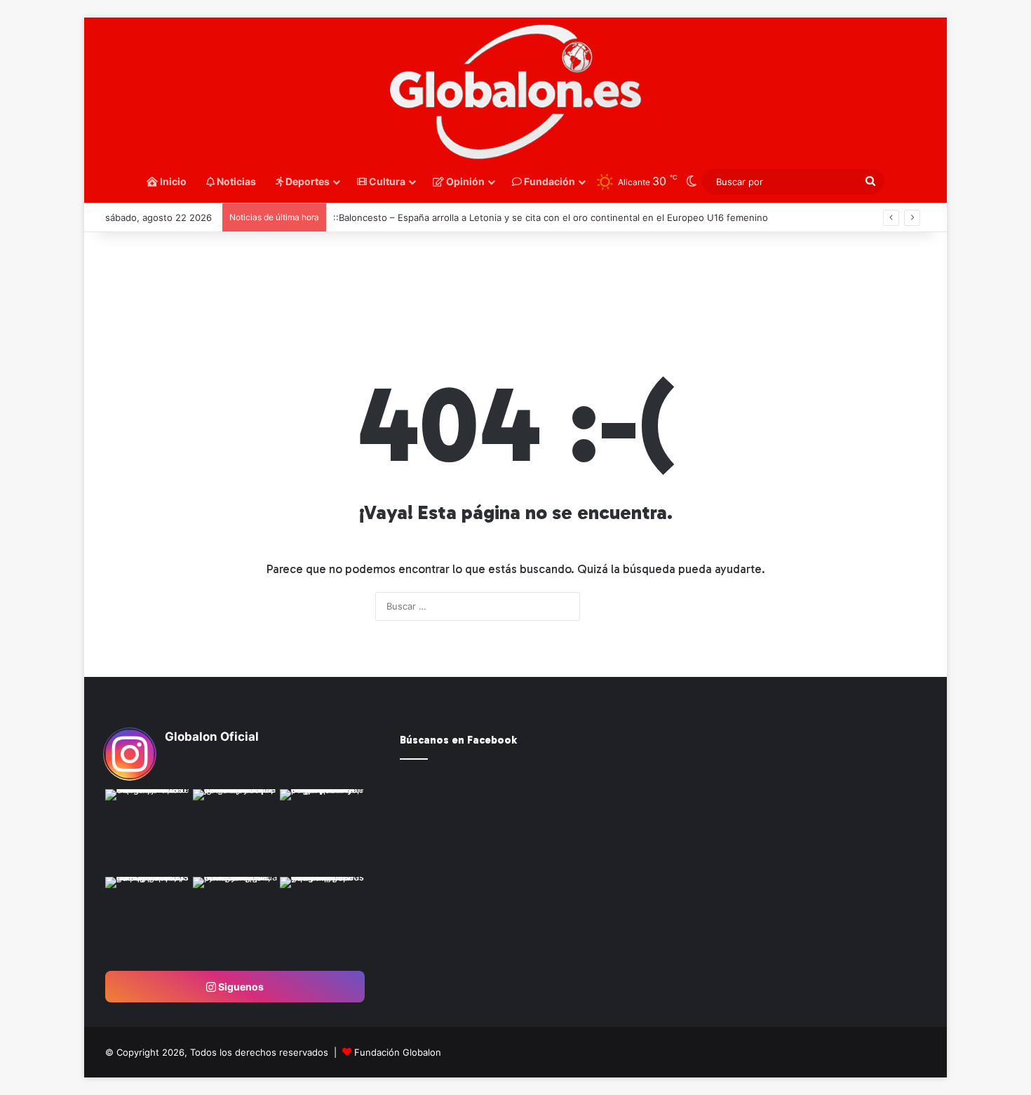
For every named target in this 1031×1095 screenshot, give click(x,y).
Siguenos (240, 987)
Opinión (464, 181)
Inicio (172, 181)
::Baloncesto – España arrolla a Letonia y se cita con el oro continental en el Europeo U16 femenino (550, 217)
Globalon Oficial (212, 737)
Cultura (386, 181)
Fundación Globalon (397, 1052)
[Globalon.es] (515, 92)
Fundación (548, 181)
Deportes (306, 181)
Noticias (235, 181)
